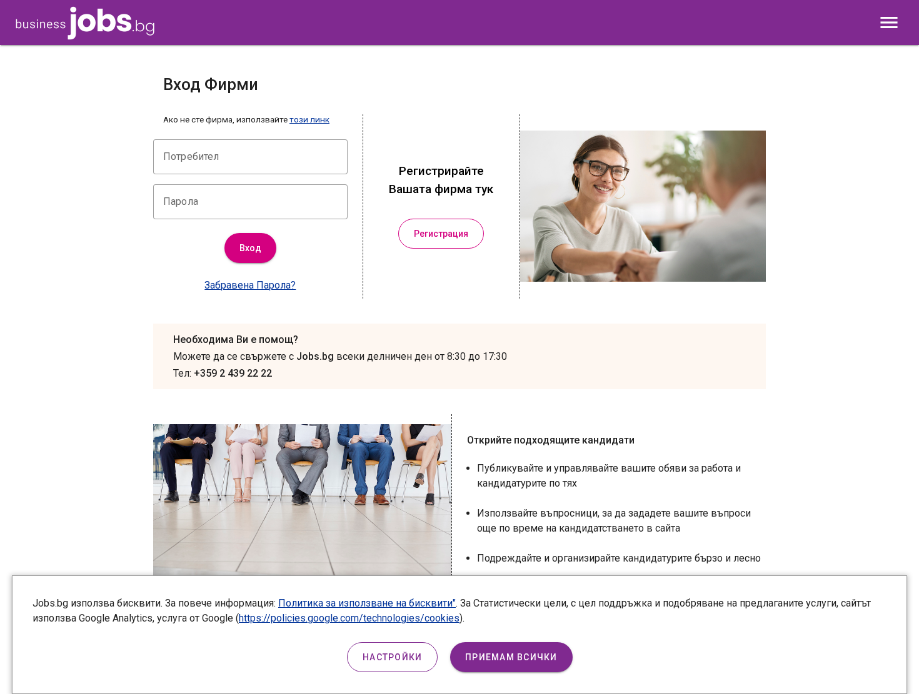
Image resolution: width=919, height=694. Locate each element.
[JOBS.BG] (85, 36)
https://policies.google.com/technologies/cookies (349, 618)
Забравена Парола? (250, 285)
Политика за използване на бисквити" (367, 603)
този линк (309, 119)
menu (889, 22)
